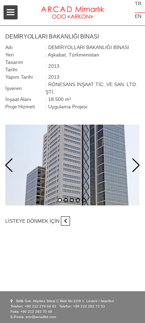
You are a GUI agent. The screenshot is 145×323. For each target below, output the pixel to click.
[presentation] (9, 165)
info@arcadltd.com (41, 317)
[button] (60, 200)
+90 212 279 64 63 (40, 306)
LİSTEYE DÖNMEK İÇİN (33, 221)
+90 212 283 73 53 (89, 306)
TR (138, 3)
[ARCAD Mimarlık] (72, 9)
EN (138, 16)
